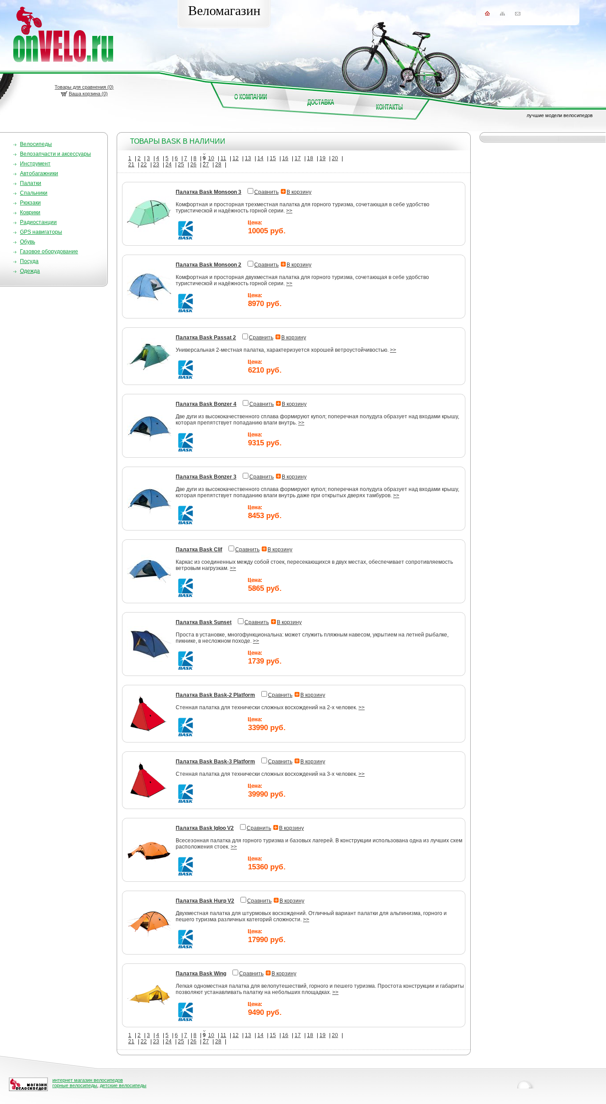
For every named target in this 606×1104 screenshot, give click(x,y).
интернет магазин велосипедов (87, 1080)
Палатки (30, 183)
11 (223, 158)
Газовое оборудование (49, 251)
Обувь (27, 242)
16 (285, 158)
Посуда (29, 261)
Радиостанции (38, 222)
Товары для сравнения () (84, 87)
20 (335, 158)
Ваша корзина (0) (88, 93)
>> (289, 211)
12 (235, 158)
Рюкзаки (30, 203)
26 (193, 164)
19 (322, 158)
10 (211, 158)
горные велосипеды (74, 1085)
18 (310, 158)
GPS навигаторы (41, 232)
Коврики (30, 212)
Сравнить (266, 192)
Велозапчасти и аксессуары (55, 154)
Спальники (33, 193)
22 (144, 164)
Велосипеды (36, 144)
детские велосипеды (123, 1085)
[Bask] (186, 239)
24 (168, 164)
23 (156, 164)
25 (181, 164)
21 (131, 164)
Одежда (30, 271)
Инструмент (35, 164)
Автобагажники (39, 173)
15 (273, 158)
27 (206, 164)
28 (218, 164)
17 (298, 158)
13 (248, 158)
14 (260, 158)
